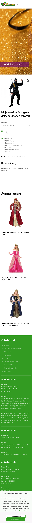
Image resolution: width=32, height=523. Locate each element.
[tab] (19, 157)
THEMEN (8, 147)
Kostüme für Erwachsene (13, 142)
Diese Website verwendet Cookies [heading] (16, 494)
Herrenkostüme (10, 143)
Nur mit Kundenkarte (10, 365)
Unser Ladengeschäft (10, 368)
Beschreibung (5, 157)
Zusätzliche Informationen (20, 157)
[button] (30, 4)
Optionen (4, 122)
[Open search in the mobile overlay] (18, 4)
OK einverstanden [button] (15, 519)
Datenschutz (7, 352)
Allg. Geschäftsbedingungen (12, 348)
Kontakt (6, 358)
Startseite (7, 345)
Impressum (7, 355)
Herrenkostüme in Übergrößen (14, 145)
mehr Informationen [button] (16, 516)
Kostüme (8, 140)
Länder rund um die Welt (12, 149)
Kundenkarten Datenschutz (12, 361)
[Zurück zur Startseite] (8, 4)
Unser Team (7, 371)
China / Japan (10, 138)
